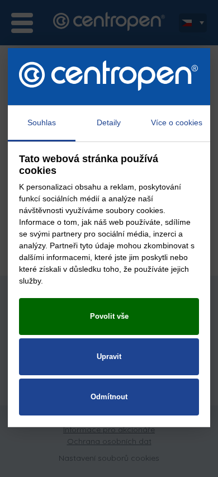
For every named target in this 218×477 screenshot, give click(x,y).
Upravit (109, 356)
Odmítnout (109, 397)
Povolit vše (109, 316)
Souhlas (41, 122)
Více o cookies (176, 122)
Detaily (109, 122)
